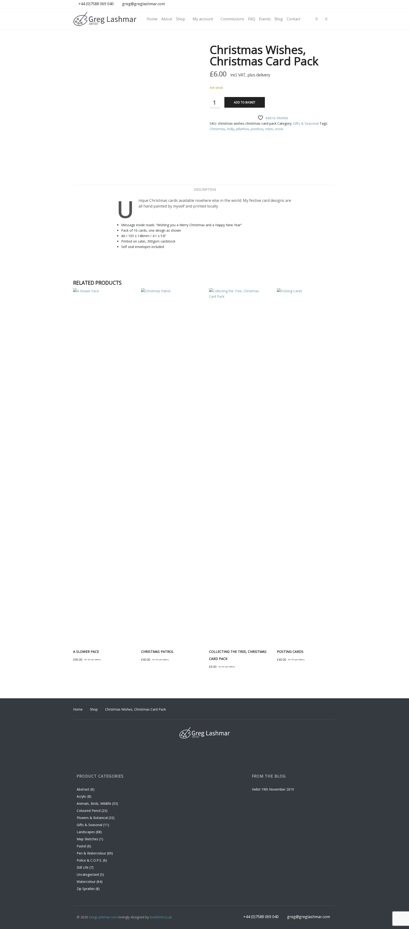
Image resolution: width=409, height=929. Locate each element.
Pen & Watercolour (91, 853)
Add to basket (244, 102)
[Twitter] (332, 4)
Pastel (81, 846)
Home (78, 709)
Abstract (83, 789)
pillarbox (242, 129)
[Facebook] (305, 4)
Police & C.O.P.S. (89, 860)
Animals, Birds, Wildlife (94, 803)
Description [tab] (205, 189)
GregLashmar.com (103, 917)
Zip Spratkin (86, 888)
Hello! (256, 789)
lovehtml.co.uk (161, 917)
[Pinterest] (323, 4)
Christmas (217, 129)
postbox (257, 129)
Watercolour (86, 881)
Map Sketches (87, 839)
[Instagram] (314, 4)
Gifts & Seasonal (306, 123)
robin (269, 129)
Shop (94, 709)
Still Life (83, 867)
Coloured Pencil (89, 810)
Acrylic (81, 796)
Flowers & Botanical (92, 817)
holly (230, 129)
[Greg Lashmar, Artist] (105, 19)
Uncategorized (88, 874)
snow (279, 129)
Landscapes (86, 832)
